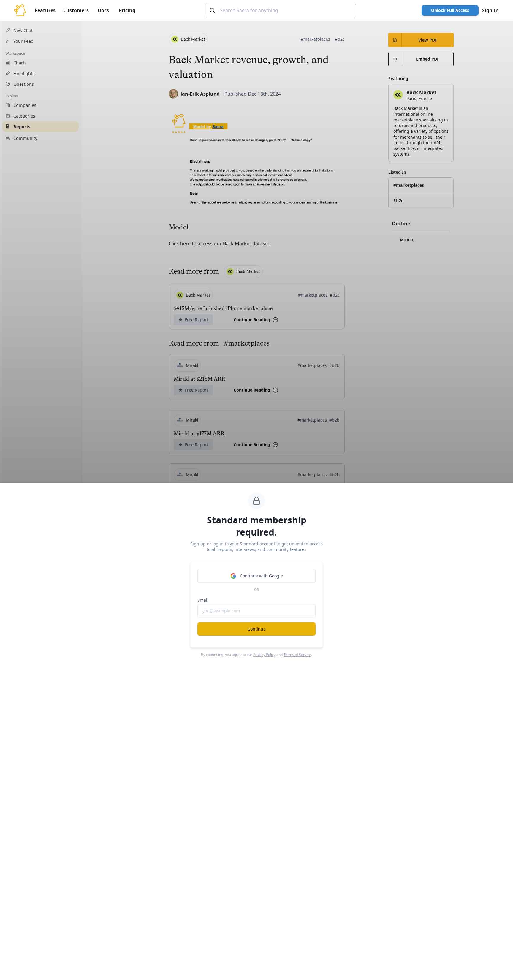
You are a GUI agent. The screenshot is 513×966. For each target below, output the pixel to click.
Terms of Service (297, 654)
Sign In (490, 10)
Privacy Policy (264, 654)
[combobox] (281, 10)
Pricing (127, 10)
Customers (76, 10)
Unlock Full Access (450, 10)
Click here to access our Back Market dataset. (219, 243)
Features (45, 10)
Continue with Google (261, 576)
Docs (103, 10)
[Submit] (213, 10)
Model (406, 240)
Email (202, 600)
